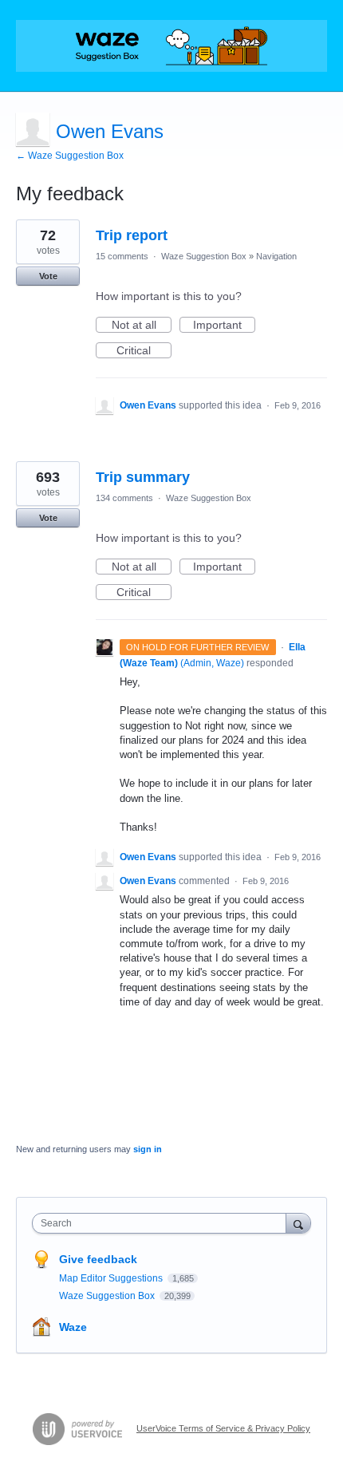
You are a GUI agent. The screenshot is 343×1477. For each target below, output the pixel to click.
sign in (147, 1149)
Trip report (132, 235)
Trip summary (143, 477)
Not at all (142, 325)
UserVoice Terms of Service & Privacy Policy (223, 1428)
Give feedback (98, 1259)
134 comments (124, 498)
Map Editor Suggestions (112, 1278)
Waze (73, 1327)
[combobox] (163, 1223)
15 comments (122, 256)
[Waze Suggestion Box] (171, 46)
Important (224, 325)
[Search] (298, 1223)
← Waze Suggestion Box (70, 155)
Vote (48, 276)
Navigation (276, 256)
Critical (144, 351)
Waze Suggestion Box (203, 256)
